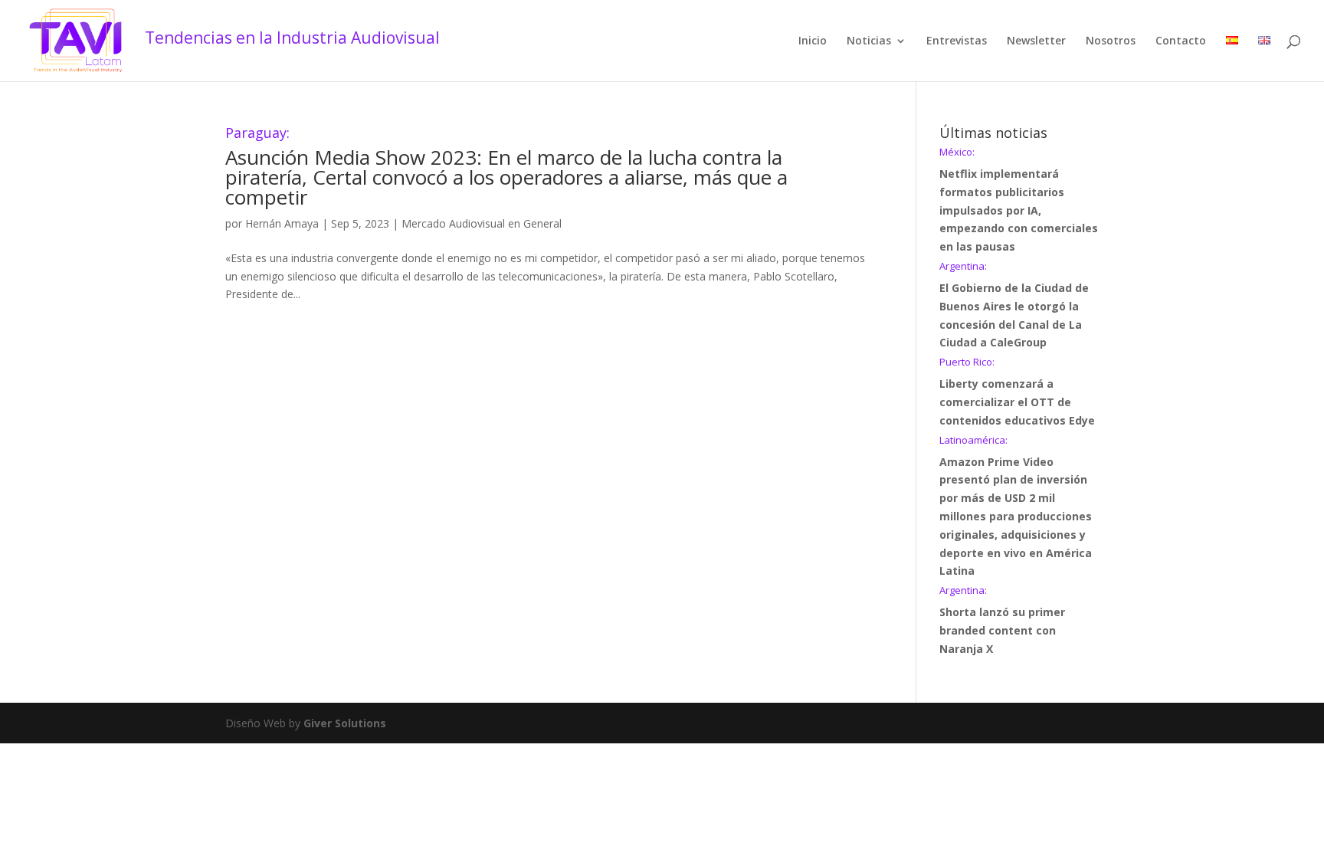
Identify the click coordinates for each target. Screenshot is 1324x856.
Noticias (869, 41)
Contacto (1180, 41)
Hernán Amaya (282, 223)
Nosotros (1111, 41)
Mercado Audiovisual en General (481, 223)
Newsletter (1036, 41)
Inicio (812, 41)
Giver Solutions (344, 723)
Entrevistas (956, 41)
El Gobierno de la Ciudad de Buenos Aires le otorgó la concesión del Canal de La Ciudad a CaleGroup (1014, 305)
